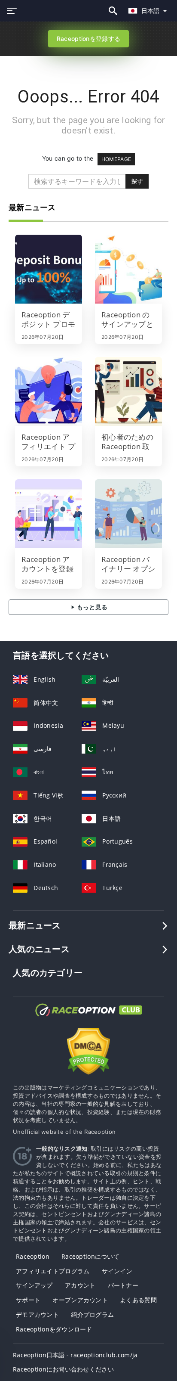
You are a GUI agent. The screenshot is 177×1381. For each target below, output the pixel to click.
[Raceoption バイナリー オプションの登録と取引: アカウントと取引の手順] (128, 513)
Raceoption (32, 1256)
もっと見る (92, 607)
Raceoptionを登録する (88, 38)
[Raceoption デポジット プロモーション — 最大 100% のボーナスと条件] (48, 269)
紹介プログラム (92, 1314)
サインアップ (34, 1285)
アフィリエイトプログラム (52, 1271)
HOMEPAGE (116, 159)
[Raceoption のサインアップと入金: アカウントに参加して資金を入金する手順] (128, 269)
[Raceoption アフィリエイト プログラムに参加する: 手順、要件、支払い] (48, 391)
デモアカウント (37, 1314)
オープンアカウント (80, 1300)
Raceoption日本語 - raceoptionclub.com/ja (75, 1355)
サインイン (117, 1271)
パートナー (123, 1285)
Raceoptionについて (90, 1256)
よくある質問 (138, 1300)
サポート (28, 1300)
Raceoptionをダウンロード (54, 1329)
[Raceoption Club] (88, 1018)
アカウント (80, 1285)
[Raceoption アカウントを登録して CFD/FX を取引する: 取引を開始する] (48, 513)
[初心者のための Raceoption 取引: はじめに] (128, 391)
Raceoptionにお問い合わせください (63, 1369)
